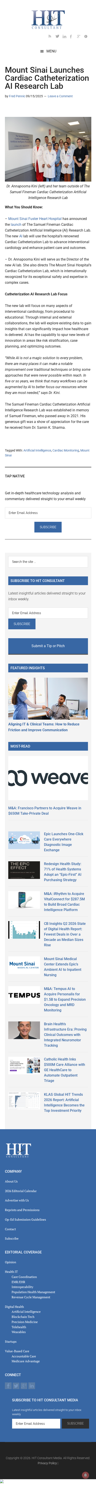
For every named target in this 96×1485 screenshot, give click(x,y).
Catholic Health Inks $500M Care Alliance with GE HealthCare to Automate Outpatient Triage (64, 1070)
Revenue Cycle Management (31, 1297)
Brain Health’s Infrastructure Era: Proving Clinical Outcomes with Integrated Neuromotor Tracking (65, 1035)
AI (20, 236)
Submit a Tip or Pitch (48, 646)
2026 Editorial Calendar (21, 1191)
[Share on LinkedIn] (8, 109)
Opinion (10, 1262)
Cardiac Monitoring (65, 450)
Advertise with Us (17, 1200)
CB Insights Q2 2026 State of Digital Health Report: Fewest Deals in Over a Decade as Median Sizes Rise (65, 934)
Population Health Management (33, 1292)
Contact (10, 1229)
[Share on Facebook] (22, 109)
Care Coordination (24, 1277)
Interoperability (22, 1287)
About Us (11, 1181)
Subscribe (12, 1238)
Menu (51, 51)
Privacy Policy (47, 1463)
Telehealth (19, 1327)
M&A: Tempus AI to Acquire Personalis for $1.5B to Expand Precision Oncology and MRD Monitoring (65, 999)
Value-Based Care (17, 1351)
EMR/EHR (18, 1282)
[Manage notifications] (85, 1475)
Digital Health (14, 1307)
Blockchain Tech (23, 1317)
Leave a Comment (60, 96)
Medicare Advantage (26, 1361)
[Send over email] (29, 109)
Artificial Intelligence (37, 450)
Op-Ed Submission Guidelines (25, 1219)
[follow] (59, 37)
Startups (11, 1341)
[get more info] (87, 37)
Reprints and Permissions (22, 1210)
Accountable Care (24, 1356)
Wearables (19, 1332)
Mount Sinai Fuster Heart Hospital (35, 219)
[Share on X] (15, 109)
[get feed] (52, 37)
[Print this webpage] (37, 109)
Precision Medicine (25, 1322)
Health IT (11, 1272)
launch (16, 224)
